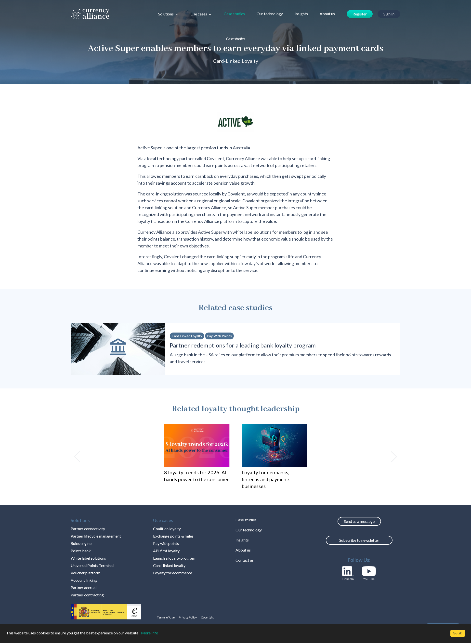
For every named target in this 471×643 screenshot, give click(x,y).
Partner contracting (87, 594)
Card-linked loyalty (169, 565)
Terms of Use (166, 617)
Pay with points (166, 543)
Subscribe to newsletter (359, 540)
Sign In (388, 14)
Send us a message (359, 521)
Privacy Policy (188, 617)
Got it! (457, 633)
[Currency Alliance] (90, 14)
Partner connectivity (88, 528)
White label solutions (88, 558)
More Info (149, 632)
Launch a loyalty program (174, 558)
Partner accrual (83, 587)
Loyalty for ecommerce (172, 572)
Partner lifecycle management (96, 536)
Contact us (245, 560)
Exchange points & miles (173, 536)
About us (327, 13)
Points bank (81, 550)
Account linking (84, 580)
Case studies (234, 13)
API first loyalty (166, 550)
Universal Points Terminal (92, 565)
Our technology (270, 13)
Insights (301, 13)
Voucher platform (85, 572)
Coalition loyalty (167, 528)
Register (360, 14)
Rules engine (81, 543)
